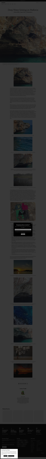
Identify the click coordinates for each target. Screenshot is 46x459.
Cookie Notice (12, 453)
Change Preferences (9, 457)
